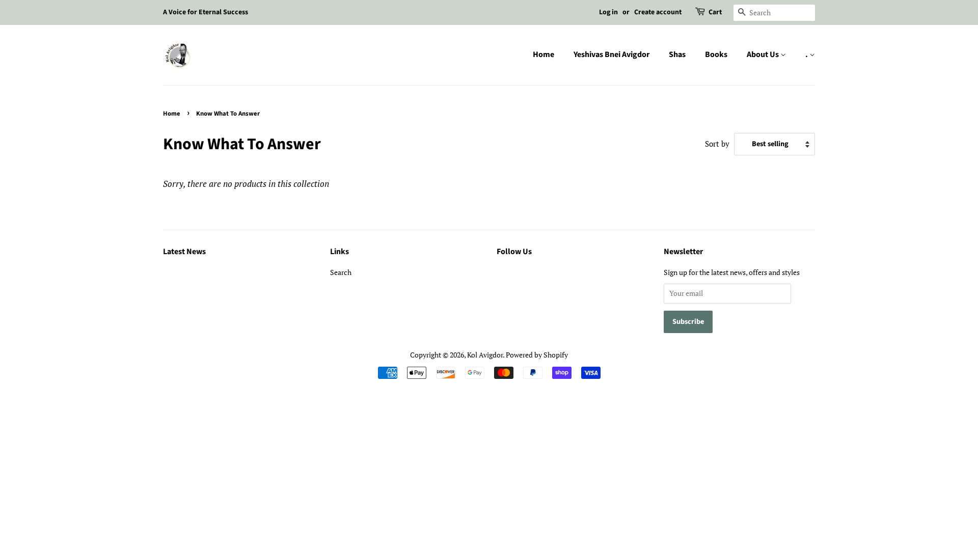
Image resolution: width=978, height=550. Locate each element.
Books (716, 54)
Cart (715, 12)
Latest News (184, 251)
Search (340, 272)
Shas (677, 54)
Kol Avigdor (485, 355)
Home (543, 54)
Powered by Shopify (537, 355)
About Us (763, 54)
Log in (608, 12)
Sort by (717, 144)
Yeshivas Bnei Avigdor (611, 54)
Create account (658, 12)
